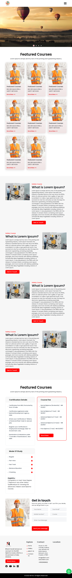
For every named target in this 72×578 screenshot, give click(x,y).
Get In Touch (38, 222)
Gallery (30, 548)
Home (30, 546)
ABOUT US (31, 551)
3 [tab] (38, 45)
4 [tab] (41, 45)
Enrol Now (10, 94)
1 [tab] (33, 45)
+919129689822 (43, 562)
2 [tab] (36, 45)
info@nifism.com (44, 558)
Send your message (40, 528)
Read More (11, 561)
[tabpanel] (36, 27)
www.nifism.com (44, 559)
